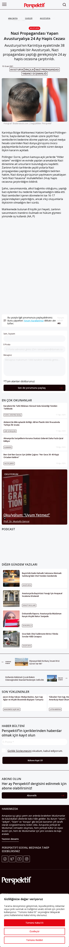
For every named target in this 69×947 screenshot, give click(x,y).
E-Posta (7, 344)
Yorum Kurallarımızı (34, 320)
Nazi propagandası (47, 69)
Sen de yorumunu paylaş (32, 387)
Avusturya (34, 28)
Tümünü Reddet (34, 940)
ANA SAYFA (12, 18)
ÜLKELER (28, 18)
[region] (34, 920)
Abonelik (32, 795)
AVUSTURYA (45, 18)
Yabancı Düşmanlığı (34, 73)
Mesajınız (8, 355)
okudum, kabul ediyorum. (35, 751)
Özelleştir (34, 931)
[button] (4, 4)
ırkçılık (29, 69)
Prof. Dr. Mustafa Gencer (17, 521)
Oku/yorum (11, 474)
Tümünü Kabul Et (34, 922)
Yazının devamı (10, 838)
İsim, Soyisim (9, 333)
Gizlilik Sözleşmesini (19, 751)
